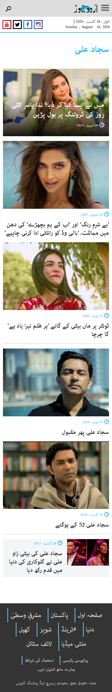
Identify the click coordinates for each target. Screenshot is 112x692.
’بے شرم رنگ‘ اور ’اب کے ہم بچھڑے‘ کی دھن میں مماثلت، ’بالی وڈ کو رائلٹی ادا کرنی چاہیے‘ (56, 229)
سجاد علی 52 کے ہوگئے (82, 525)
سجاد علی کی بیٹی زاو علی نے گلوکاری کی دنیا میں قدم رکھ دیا (35, 562)
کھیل (24, 629)
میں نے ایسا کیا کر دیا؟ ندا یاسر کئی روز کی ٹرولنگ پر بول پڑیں (57, 110)
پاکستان (59, 615)
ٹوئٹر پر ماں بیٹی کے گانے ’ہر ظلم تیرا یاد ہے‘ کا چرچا (58, 330)
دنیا (90, 629)
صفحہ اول (90, 615)
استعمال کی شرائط (39, 660)
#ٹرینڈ (68, 629)
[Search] (8, 9)
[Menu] (105, 8)
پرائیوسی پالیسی (75, 660)
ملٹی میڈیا (74, 644)
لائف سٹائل (39, 644)
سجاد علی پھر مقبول (85, 432)
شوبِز (46, 629)
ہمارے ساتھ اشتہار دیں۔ (56, 669)
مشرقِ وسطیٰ (25, 615)
